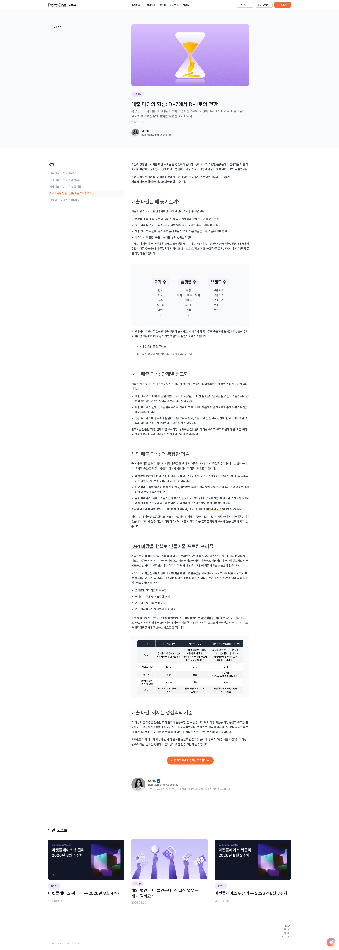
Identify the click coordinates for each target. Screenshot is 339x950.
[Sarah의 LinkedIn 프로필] (158, 781)
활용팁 (162, 5)
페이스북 (287, 933)
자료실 (186, 5)
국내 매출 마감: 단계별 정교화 (65, 179)
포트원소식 (137, 5)
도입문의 (266, 5)
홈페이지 (247, 5)
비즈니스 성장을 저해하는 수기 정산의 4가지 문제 (164, 354)
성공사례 (151, 5)
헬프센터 (284, 5)
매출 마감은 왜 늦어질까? (62, 173)
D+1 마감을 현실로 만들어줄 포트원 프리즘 (71, 193)
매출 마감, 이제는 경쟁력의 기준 (66, 200)
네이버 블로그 (285, 936)
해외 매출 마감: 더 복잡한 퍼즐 (65, 186)
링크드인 (287, 926)
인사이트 (174, 5)
